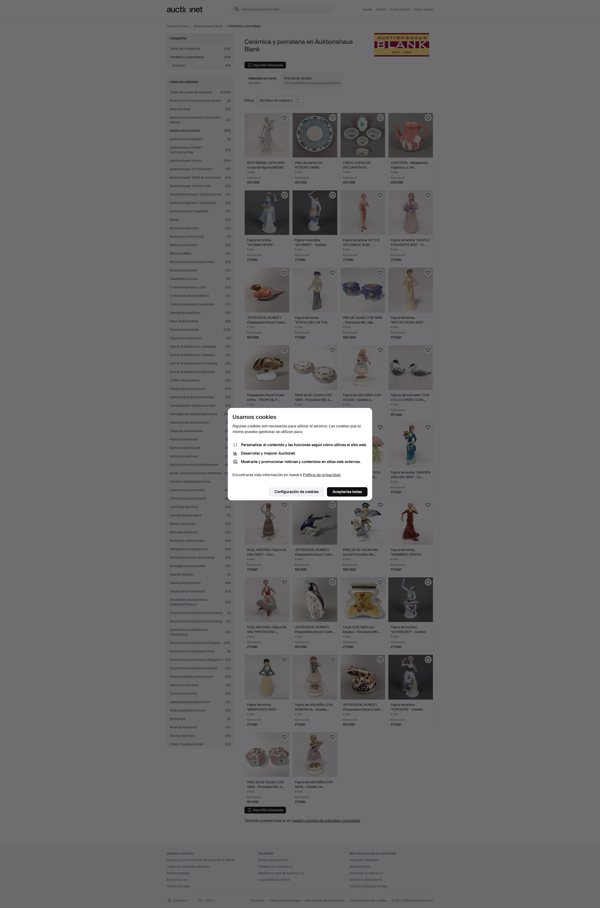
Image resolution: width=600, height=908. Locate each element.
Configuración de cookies (296, 491)
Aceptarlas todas (347, 491)
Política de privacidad (321, 474)
